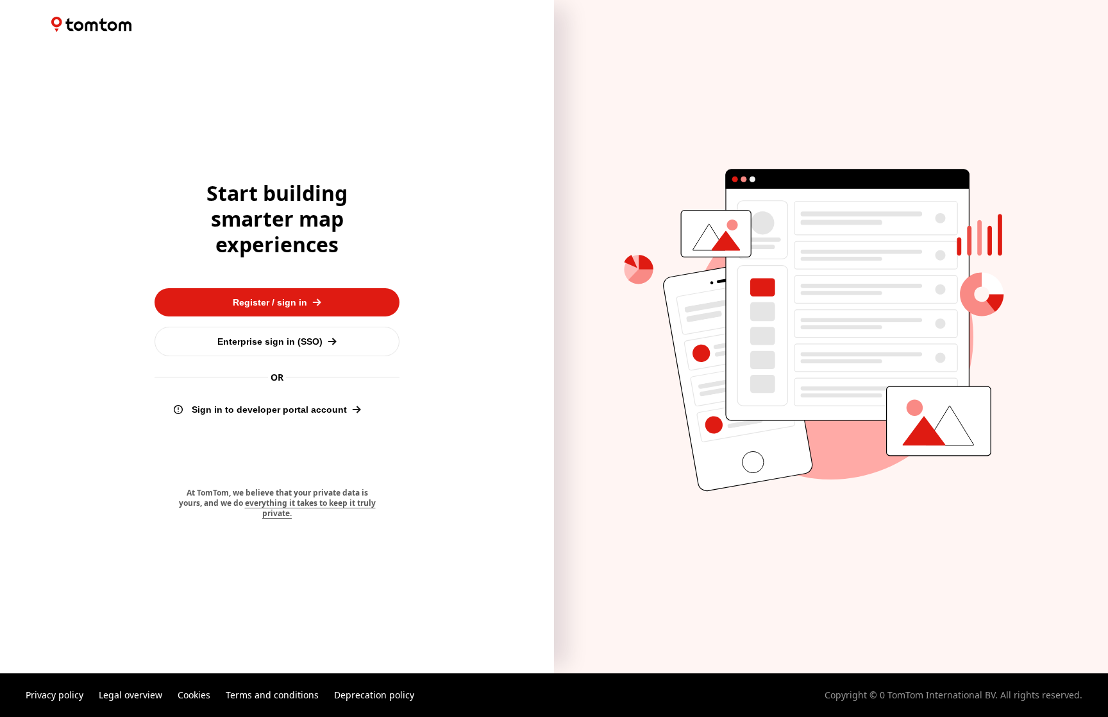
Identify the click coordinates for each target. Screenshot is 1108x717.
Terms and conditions (272, 695)
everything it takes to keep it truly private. (310, 508)
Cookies (194, 695)
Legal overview (130, 695)
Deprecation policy (374, 695)
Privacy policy (54, 695)
